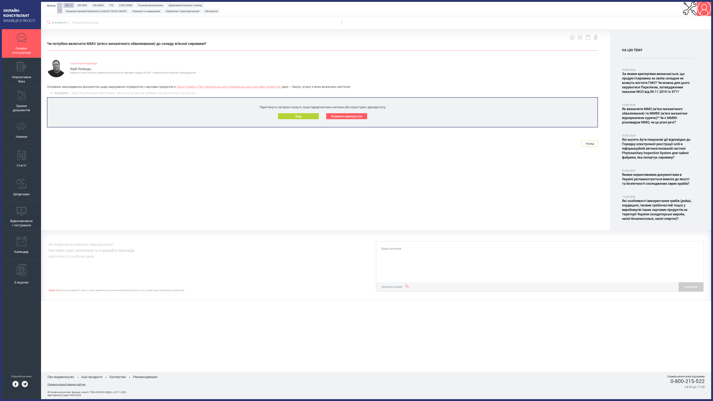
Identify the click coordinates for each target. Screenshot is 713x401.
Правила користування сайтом (66, 384)
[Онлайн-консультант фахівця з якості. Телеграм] (25, 384)
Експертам (118, 377)
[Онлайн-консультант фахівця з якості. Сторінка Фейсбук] (15, 384)
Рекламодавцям (145, 377)
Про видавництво (61, 377)
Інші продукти (91, 377)
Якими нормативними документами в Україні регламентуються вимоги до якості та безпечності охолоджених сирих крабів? (655, 179)
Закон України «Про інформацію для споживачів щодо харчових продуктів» (229, 87)
